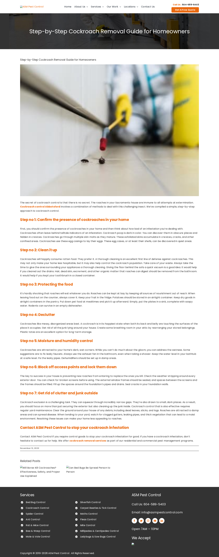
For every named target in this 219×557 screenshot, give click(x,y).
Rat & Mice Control (37, 525)
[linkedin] (161, 520)
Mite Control (87, 525)
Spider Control (34, 513)
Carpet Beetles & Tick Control (98, 508)
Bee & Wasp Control (38, 531)
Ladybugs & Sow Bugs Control (97, 536)
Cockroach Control (37, 508)
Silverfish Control (90, 502)
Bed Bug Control (35, 502)
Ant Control (33, 519)
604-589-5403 (190, 4)
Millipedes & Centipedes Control (99, 531)
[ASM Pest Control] (32, 6)
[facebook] (134, 520)
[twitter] (141, 520)
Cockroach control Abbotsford (40, 206)
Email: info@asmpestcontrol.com (157, 512)
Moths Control (88, 513)
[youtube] (155, 520)
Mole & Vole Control (38, 536)
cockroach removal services (87, 440)
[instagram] (148, 520)
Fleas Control (88, 519)
